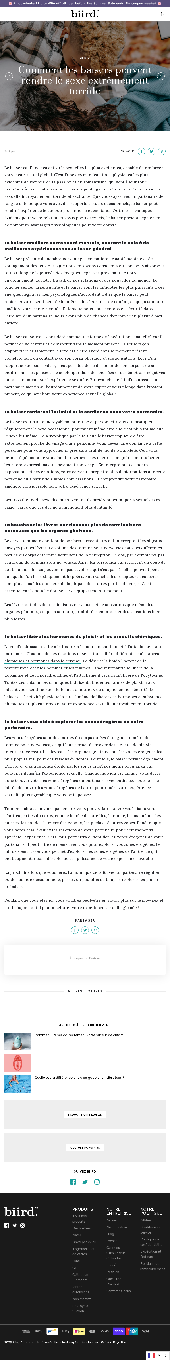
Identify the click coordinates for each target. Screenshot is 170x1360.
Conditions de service (150, 1230)
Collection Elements (80, 1277)
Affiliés (146, 1220)
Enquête (113, 1265)
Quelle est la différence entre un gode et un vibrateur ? (79, 1077)
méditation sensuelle (129, 336)
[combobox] (158, 1355)
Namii (76, 1235)
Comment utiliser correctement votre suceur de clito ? (79, 1035)
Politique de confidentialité (151, 1242)
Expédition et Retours (150, 1254)
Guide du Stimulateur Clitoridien (115, 1253)
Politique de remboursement (152, 1266)
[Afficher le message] (17, 1041)
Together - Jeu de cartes (83, 1251)
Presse (112, 1240)
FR (158, 1356)
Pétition (112, 1272)
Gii (74, 1267)
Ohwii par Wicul (84, 1242)
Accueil (112, 1220)
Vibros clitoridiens (80, 1289)
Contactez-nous (118, 1291)
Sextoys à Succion (80, 1308)
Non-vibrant (81, 1299)
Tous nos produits (79, 1219)
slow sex (150, 900)
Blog (110, 1234)
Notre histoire (117, 1227)
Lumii (76, 1261)
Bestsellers (81, 1228)
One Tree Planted (113, 1281)
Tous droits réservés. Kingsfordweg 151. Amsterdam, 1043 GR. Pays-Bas (65, 1342)
